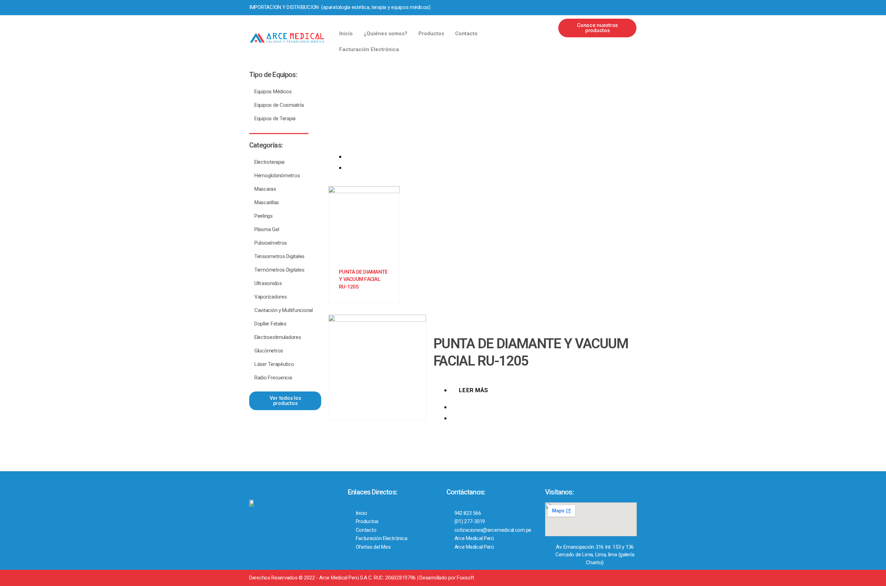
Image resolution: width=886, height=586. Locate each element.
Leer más (473, 390)
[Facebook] (595, 7)
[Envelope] (631, 7)
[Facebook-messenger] (607, 7)
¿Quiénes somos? (385, 33)
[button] (597, 28)
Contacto (466, 33)
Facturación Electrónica (369, 49)
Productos (431, 33)
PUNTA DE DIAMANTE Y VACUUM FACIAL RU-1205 (363, 279)
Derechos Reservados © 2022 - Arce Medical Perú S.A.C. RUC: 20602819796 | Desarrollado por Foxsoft (361, 578)
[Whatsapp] (619, 7)
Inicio (346, 33)
